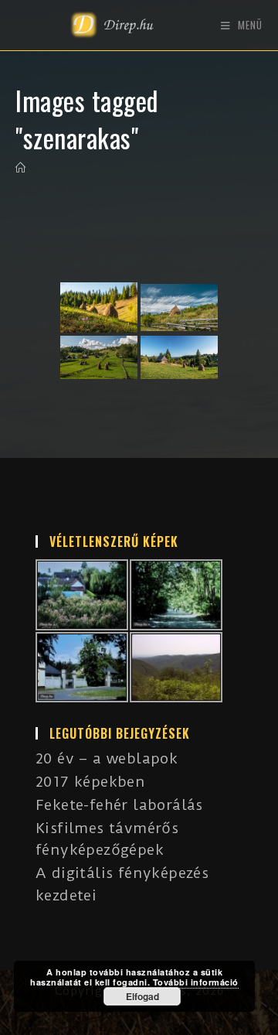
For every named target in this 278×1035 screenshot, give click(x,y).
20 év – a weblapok (107, 758)
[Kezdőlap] (20, 168)
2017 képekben (90, 782)
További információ (196, 982)
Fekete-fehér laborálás (119, 805)
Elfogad (142, 996)
